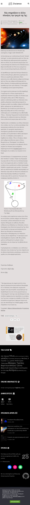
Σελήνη (8, 360)
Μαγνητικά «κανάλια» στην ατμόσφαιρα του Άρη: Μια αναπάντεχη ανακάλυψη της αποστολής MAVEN (18, 428)
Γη (16, 316)
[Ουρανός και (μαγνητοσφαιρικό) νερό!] (4, 438)
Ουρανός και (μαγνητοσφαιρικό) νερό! (17, 437)
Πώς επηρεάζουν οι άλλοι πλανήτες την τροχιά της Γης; (15, 14)
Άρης (25, 370)
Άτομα (3, 373)
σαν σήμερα (5, 356)
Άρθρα (2, 404)
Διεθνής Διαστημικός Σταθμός (22, 356)
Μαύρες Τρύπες (16, 363)
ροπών (21, 302)
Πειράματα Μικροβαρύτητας (15, 419)
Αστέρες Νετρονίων (15, 358)
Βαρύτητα (5, 365)
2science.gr (14, 493)
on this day (4, 370)
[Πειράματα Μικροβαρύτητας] (4, 421)
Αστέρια (12, 370)
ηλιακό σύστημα (9, 316)
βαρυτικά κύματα (8, 368)
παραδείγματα (18, 148)
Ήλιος (12, 356)
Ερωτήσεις (10, 404)
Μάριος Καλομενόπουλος (12, 20)
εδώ (13, 269)
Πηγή (8, 213)
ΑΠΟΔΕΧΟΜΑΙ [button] (15, 501)
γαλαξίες (4, 358)
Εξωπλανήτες (20, 370)
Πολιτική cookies (17, 496)
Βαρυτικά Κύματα (21, 368)
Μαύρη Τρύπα (16, 365)
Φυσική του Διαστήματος (12, 23)
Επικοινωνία (6, 461)
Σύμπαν (3, 361)
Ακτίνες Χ (25, 358)
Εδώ (9, 269)
